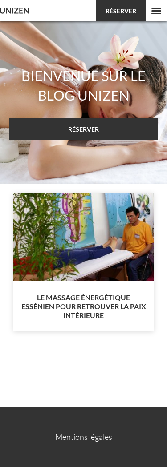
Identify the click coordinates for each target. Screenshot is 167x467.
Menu (156, 10)
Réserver (121, 11)
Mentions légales (83, 437)
